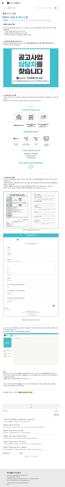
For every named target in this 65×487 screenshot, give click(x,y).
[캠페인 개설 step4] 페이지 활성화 (15, 447)
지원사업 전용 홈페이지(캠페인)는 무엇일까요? (19, 419)
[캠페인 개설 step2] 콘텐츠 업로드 (15, 436)
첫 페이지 (27, 456)
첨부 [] (5, 411)
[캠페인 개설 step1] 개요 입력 (13, 430)
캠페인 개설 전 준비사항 (15, 17)
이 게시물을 (55, 410)
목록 (57, 414)
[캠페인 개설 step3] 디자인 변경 (14, 442)
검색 (21, 453)
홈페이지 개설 (11, 8)
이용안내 (16, 3)
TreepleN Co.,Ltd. (15, 482)
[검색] (55, 8)
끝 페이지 (35, 456)
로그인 (8, 484)
